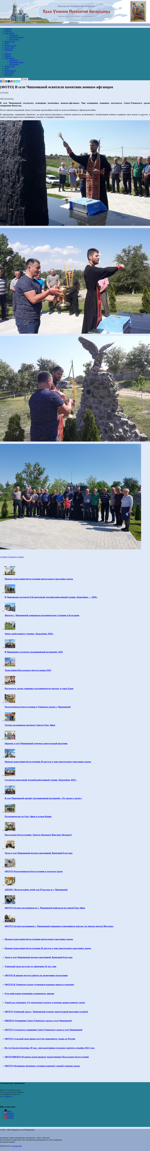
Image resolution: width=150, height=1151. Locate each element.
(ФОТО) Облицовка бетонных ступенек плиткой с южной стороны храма (42, 1066)
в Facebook (11, 557)
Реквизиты (13, 35)
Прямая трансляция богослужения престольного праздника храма (39, 579)
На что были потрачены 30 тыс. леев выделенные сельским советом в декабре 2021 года (50, 1048)
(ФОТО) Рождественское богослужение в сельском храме (34, 871)
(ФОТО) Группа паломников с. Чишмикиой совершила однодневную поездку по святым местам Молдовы (59, 926)
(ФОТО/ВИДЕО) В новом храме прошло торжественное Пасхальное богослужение (47, 1057)
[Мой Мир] (6, 81)
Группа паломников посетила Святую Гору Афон (30, 725)
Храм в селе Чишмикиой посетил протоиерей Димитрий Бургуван (38, 853)
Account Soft (17, 1146)
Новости (8, 31)
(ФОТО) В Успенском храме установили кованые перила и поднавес (39, 984)
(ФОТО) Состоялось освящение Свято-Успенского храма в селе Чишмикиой (43, 1030)
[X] (9, 81)
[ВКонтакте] (1, 81)
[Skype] (16, 81)
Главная (8, 29)
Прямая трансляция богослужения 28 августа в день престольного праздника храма (48, 761)
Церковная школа (16, 37)
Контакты (9, 50)
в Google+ (20, 557)
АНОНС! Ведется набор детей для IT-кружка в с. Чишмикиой (36, 889)
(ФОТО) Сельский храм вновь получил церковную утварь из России (40, 1039)
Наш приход (10, 33)
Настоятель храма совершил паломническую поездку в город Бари (39, 688)
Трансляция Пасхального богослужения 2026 (28, 670)
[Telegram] (19, 81)
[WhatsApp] (14, 81)
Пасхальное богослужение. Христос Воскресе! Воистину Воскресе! (38, 835)
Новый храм (10, 41)
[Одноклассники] (4, 81)
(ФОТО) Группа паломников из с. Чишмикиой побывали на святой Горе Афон (45, 908)
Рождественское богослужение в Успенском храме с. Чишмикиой (38, 707)
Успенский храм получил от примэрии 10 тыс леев (30, 966)
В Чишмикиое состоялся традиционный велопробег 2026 (34, 652)
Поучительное (10, 46)
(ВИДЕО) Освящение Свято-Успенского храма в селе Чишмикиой (38, 1020)
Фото (7, 44)
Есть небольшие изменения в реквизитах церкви (29, 993)
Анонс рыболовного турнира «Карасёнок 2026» (29, 633)
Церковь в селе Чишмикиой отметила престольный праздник (36, 743)
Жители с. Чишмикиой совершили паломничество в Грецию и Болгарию (42, 615)
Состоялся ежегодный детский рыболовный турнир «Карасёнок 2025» (41, 780)
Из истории (14, 39)
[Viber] (11, 81)
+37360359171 (8, 1096)
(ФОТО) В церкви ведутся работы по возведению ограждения (36, 975)
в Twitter (3, 557)
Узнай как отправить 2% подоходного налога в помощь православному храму (45, 1002)
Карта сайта (9, 48)
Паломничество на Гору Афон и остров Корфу (28, 816)
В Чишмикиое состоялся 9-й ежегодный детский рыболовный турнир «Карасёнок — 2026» (51, 597)
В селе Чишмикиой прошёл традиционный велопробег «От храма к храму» (43, 798)
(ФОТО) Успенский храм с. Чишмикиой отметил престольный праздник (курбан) (46, 1011)
